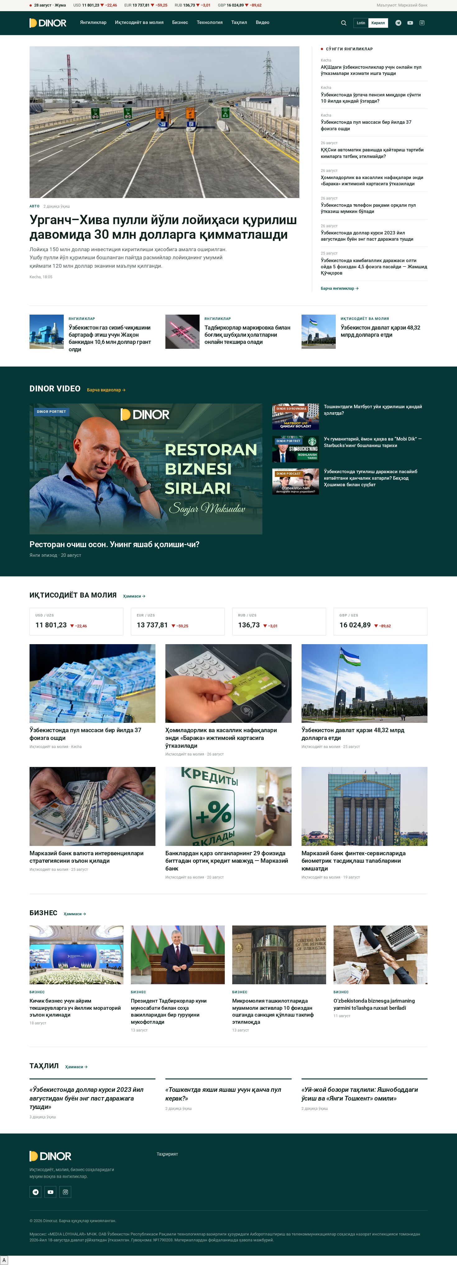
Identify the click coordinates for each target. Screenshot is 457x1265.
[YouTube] (410, 23)
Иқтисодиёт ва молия (139, 22)
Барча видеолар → (106, 389)
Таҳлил (239, 22)
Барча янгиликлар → (340, 288)
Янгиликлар (93, 22)
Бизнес (180, 22)
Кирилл (378, 23)
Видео (263, 22)
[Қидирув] (343, 22)
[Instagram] (421, 23)
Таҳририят (167, 1154)
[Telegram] (398, 23)
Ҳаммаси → (134, 596)
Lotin (361, 23)
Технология (210, 22)
